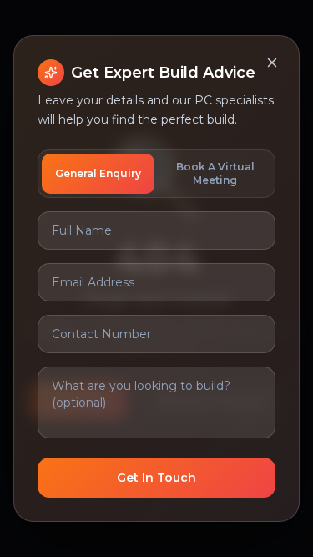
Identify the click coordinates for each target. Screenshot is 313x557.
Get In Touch (156, 477)
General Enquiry (98, 173)
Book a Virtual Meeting (215, 173)
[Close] (272, 62)
